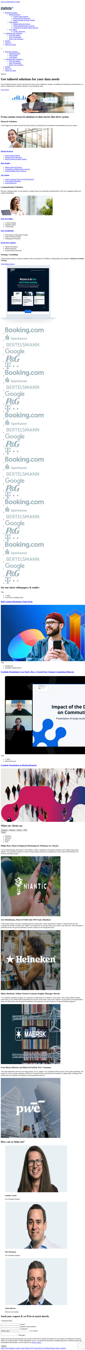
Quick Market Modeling (13, 181)
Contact (17, 1348)
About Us (8, 43)
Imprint (63, 1348)
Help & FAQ (29, 1348)
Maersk (19, 830)
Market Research (14, 14)
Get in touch (5, 90)
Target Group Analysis (20, 16)
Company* (24, 1329)
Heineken (12, 830)
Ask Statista (13, 29)
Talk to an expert (10, 44)
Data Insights (13, 22)
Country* (35, 1331)
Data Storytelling (14, 35)
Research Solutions (11, 13)
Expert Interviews (11, 183)
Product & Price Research (21, 18)
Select (3, 832)
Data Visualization (15, 37)
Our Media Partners (48, 1348)
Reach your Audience (16, 39)
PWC (25, 830)
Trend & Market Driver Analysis (24, 26)
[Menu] (1, 48)
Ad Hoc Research (19, 31)
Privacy (57, 1348)
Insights (7, 41)
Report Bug (38, 1348)
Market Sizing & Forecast (21, 24)
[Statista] (10, 6)
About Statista (9, 1348)
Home (3, 1348)
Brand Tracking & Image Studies (24, 20)
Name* (22, 1324)
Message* (22, 1335)
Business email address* (28, 1326)
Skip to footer (15, 2)
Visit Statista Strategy (8, 264)
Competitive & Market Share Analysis (25, 28)
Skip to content (6, 2)
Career (22, 1348)
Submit (4, 1346)
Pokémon (4, 830)
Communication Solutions (13, 33)
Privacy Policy (36, 1342)
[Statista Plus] (7, 9)
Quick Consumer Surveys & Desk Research (19, 179)
